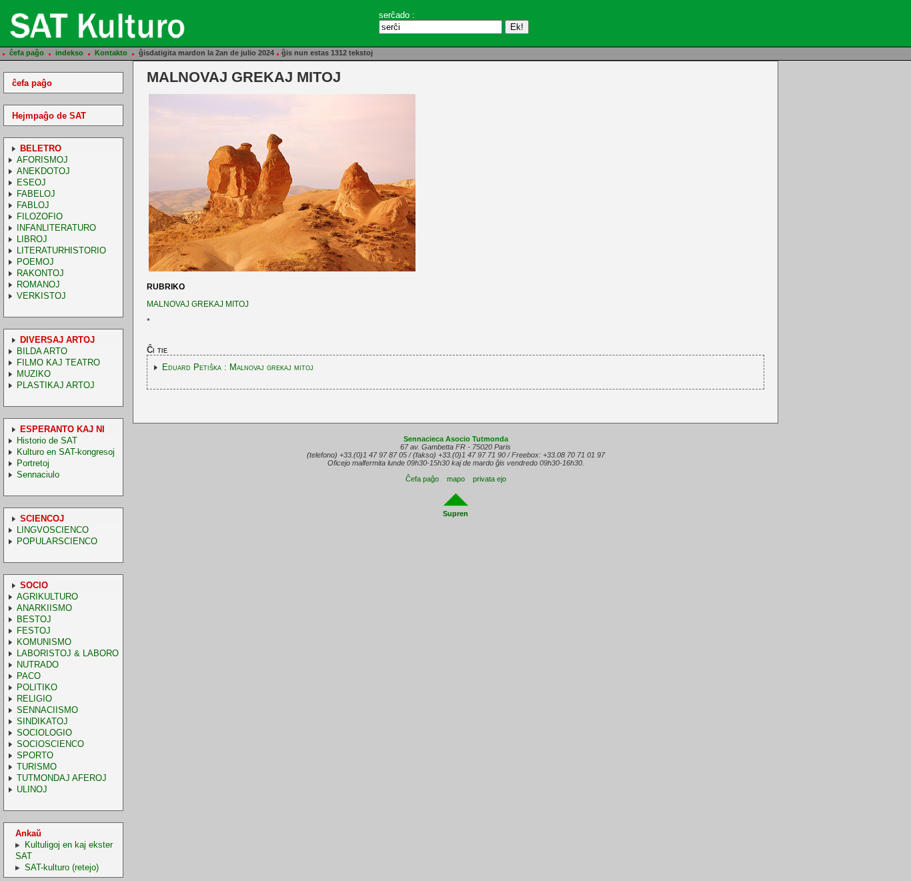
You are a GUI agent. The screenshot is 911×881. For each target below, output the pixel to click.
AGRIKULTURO (47, 597)
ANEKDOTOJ (43, 171)
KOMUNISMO (44, 642)
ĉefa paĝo (26, 53)
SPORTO (35, 755)
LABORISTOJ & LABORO (68, 653)
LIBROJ (32, 239)
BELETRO (40, 148)
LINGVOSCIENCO (53, 530)
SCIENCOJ (42, 519)
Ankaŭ (28, 833)
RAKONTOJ (40, 273)
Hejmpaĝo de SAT (49, 116)
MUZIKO (34, 374)
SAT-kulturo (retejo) (62, 867)
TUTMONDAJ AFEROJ (62, 778)
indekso (69, 53)
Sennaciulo (38, 475)
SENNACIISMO (47, 710)
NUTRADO (38, 665)
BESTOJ (34, 619)
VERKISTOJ (41, 296)
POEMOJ (35, 262)
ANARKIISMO (44, 608)
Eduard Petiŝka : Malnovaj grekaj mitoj (237, 367)
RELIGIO (34, 699)
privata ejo (489, 479)
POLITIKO (37, 687)
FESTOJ (34, 631)
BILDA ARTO (42, 351)
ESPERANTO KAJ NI (62, 429)
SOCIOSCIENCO (50, 744)
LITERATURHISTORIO (61, 250)
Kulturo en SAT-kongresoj (66, 452)
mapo (456, 479)
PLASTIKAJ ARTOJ (56, 385)
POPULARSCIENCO (57, 541)
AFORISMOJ (42, 160)
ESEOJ (31, 182)
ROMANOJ (38, 284)
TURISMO (37, 767)
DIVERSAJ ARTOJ (57, 340)
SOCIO (34, 585)
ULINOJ (32, 789)
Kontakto (111, 53)
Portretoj (33, 463)
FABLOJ (33, 205)
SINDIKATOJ (42, 721)
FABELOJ (36, 194)
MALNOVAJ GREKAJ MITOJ (198, 304)
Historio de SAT (47, 440)
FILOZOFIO (40, 216)
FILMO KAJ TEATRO (58, 362)
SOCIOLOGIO (44, 733)
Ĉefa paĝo (422, 479)
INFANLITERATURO (56, 228)
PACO (29, 676)
